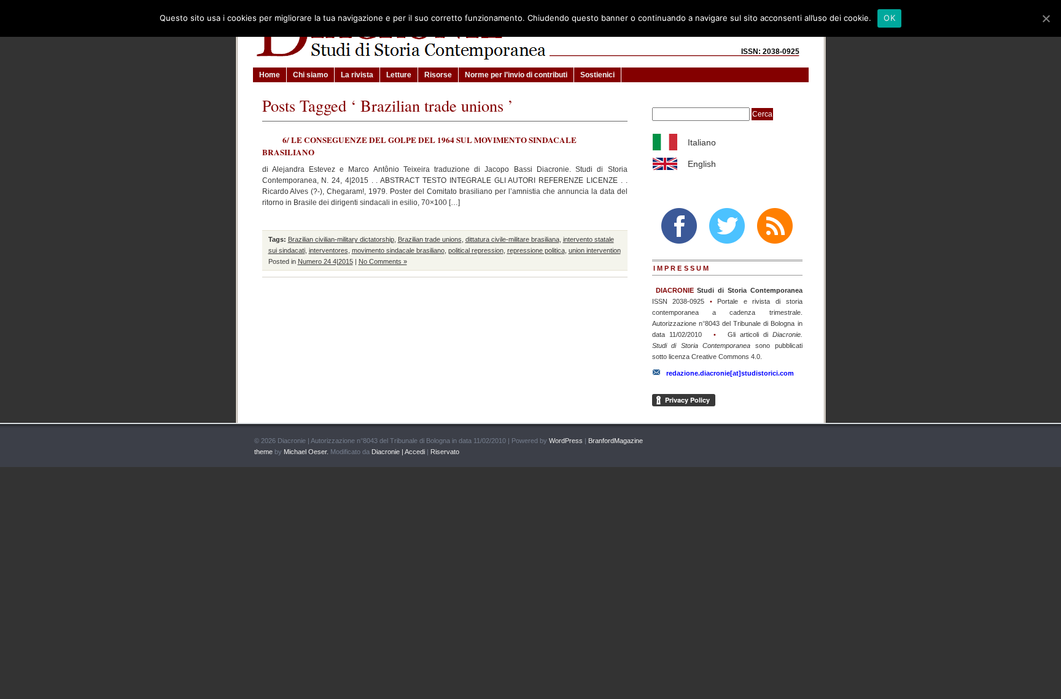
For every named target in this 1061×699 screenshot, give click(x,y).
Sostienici (597, 75)
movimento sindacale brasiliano (398, 250)
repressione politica (536, 250)
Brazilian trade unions (430, 239)
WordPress (566, 440)
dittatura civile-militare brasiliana (512, 239)
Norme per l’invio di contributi (516, 75)
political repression (475, 250)
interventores (328, 250)
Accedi (415, 451)
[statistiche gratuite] (793, 441)
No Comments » (383, 261)
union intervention (595, 250)
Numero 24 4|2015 (325, 261)
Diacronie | (387, 451)
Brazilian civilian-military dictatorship (341, 239)
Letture (398, 75)
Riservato (444, 451)
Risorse (438, 75)
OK (889, 18)
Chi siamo (310, 75)
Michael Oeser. (306, 451)
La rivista (357, 75)
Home (269, 75)
